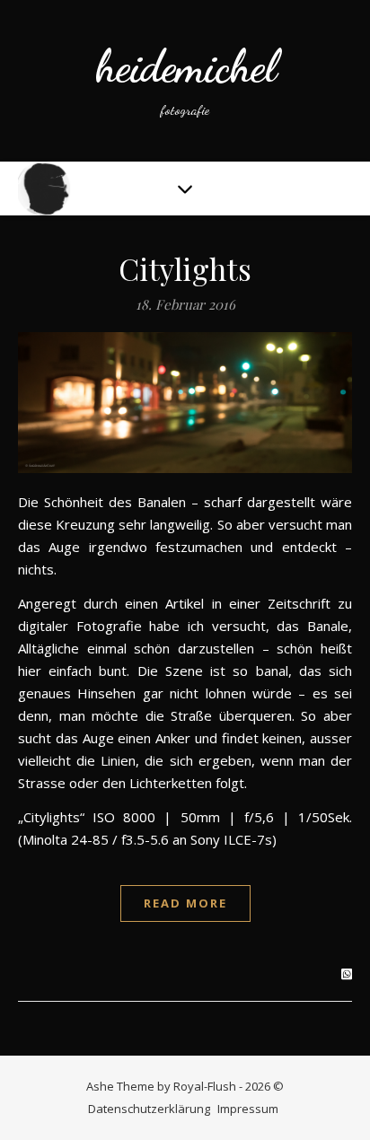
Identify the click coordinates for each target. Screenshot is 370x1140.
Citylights (185, 268)
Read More (185, 903)
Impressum (247, 1109)
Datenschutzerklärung (149, 1109)
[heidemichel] (185, 81)
